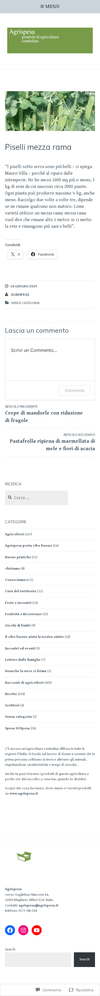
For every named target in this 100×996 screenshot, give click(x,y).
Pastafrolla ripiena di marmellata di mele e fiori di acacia (52, 442)
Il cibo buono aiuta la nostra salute (34, 637)
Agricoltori (14, 534)
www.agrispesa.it (23, 793)
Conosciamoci (17, 580)
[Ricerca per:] (36, 498)
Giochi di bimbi (18, 625)
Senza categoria (18, 717)
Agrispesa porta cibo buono (28, 546)
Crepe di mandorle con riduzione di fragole (44, 414)
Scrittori (12, 705)
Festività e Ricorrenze (23, 614)
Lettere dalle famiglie (23, 660)
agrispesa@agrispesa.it (38, 905)
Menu (52, 6)
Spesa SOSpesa (17, 728)
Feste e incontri (18, 603)
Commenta (74, 390)
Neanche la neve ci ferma (25, 671)
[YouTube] (37, 930)
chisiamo (12, 569)
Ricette (11, 694)
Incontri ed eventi (20, 648)
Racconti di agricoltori (24, 683)
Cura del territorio (20, 591)
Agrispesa (13, 889)
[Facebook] (10, 930)
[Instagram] (23, 930)
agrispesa (20, 295)
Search (10, 949)
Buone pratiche (18, 557)
